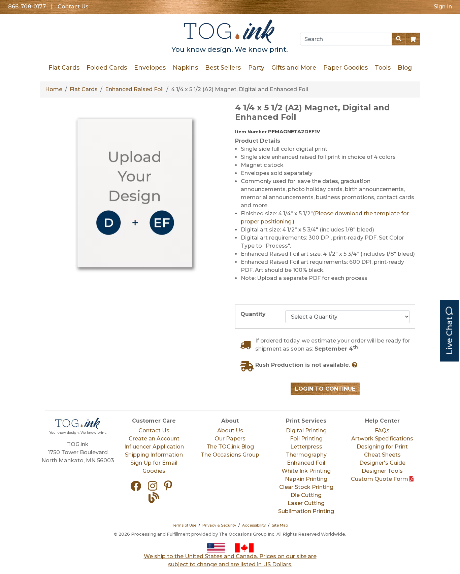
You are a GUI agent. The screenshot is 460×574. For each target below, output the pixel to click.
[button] (138, 488)
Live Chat (449, 335)
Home (53, 89)
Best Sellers (223, 67)
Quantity (253, 314)
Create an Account (154, 438)
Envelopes (150, 67)
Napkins (185, 67)
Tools (382, 67)
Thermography (306, 455)
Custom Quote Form (380, 479)
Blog (404, 67)
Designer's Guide (382, 463)
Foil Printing (306, 438)
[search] (399, 39)
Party (256, 67)
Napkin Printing (306, 479)
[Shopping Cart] (412, 39)
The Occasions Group (230, 455)
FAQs (382, 430)
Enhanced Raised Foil (134, 89)
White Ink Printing (306, 471)
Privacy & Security (219, 525)
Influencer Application (154, 446)
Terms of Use (184, 525)
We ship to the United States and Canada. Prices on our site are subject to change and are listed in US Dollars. (230, 560)
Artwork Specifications (382, 438)
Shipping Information (154, 455)
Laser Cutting (306, 503)
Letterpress (306, 446)
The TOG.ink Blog (230, 446)
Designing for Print (382, 446)
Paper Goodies (345, 67)
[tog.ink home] (230, 32)
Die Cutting (306, 495)
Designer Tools (382, 471)
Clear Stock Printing (306, 487)
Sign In (443, 6)
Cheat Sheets (382, 455)
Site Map (280, 525)
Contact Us (73, 6)
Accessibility (254, 525)
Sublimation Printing (306, 511)
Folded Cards (107, 67)
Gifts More (293, 67)
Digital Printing (306, 430)
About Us (230, 430)
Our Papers (230, 438)
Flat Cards (63, 67)
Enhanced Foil (306, 463)
